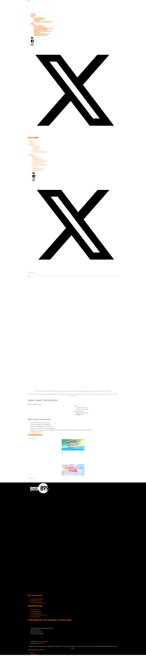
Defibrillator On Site (42, 34)
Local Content (35, 616)
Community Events (41, 30)
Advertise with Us (40, 35)
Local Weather (39, 19)
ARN (32, 652)
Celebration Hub (40, 27)
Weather (37, 32)
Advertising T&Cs (36, 613)
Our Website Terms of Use (39, 615)
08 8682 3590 (84, 413)
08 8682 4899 (43, 641)
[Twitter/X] (74, 133)
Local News (38, 18)
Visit (82, 414)
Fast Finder (38, 25)
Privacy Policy (35, 609)
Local (33, 24)
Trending (37, 20)
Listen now (32, 137)
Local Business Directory (43, 28)
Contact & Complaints (37, 599)
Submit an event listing (42, 31)
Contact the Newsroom (43, 22)
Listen (33, 13)
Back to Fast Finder (35, 435)
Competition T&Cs (36, 611)
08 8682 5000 (39, 643)
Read (32, 16)
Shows (33, 15)
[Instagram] (32, 45)
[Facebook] (32, 42)
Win (32, 23)
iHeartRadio (34, 654)
